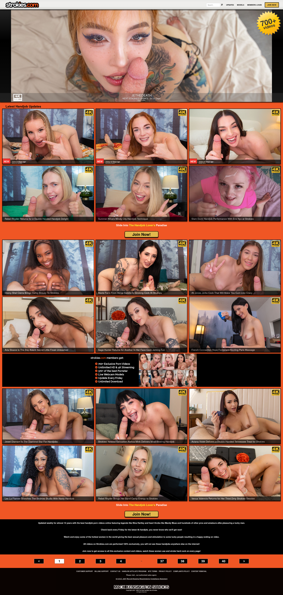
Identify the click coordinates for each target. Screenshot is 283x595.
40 (223, 561)
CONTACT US (115, 571)
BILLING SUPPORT (102, 571)
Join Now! (141, 234)
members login (254, 5)
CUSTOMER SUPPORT (84, 571)
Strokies (154, 590)
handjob (146, 590)
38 (182, 561)
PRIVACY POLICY (165, 571)
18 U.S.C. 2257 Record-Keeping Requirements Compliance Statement (141, 579)
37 (162, 561)
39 (203, 561)
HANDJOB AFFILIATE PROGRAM (134, 571)
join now (271, 5)
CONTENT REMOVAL (199, 571)
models (240, 5)
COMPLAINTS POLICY (181, 571)
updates (230, 5)
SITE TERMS (152, 571)
